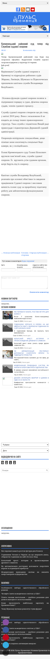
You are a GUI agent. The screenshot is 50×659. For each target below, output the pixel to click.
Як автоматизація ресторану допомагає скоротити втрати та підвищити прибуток (31, 353)
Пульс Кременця (22, 650)
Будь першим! (28, 261)
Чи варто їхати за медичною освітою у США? (20, 593)
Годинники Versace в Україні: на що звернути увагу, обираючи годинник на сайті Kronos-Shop (31, 326)
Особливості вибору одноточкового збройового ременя (25, 589)
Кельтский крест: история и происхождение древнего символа (31, 340)
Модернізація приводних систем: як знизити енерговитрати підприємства (31, 366)
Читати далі (27, 321)
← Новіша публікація (10, 253)
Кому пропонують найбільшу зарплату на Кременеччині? (25, 604)
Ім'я (3, 265)
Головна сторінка (25, 254)
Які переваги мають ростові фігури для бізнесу (22, 551)
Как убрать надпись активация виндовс (18, 643)
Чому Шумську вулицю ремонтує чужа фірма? (21, 609)
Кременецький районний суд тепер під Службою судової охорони (25, 45)
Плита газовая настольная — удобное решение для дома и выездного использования (25, 598)
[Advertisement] (25, 225)
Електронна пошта (22, 266)
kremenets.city (29, 50)
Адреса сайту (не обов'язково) (40, 266)
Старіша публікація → (39, 253)
